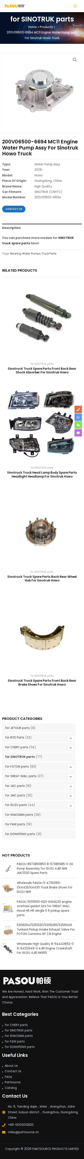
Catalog (11, 1088)
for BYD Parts (14, 737)
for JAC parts (15, 786)
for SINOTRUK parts (20, 757)
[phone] (78, 409)
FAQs (8, 1077)
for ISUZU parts (16, 805)
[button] (75, 60)
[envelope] (78, 433)
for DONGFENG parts (20, 834)
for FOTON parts (17, 767)
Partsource (13, 1082)
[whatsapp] (78, 417)
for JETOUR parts (17, 728)
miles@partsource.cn (23, 1132)
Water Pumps (31, 253)
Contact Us (13, 1071)
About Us (11, 1066)
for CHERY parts (16, 747)
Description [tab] (11, 228)
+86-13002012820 (21, 1125)
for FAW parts (15, 824)
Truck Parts (49, 253)
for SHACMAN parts (19, 815)
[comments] (78, 425)
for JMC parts (15, 795)
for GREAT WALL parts (20, 776)
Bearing (15, 253)
